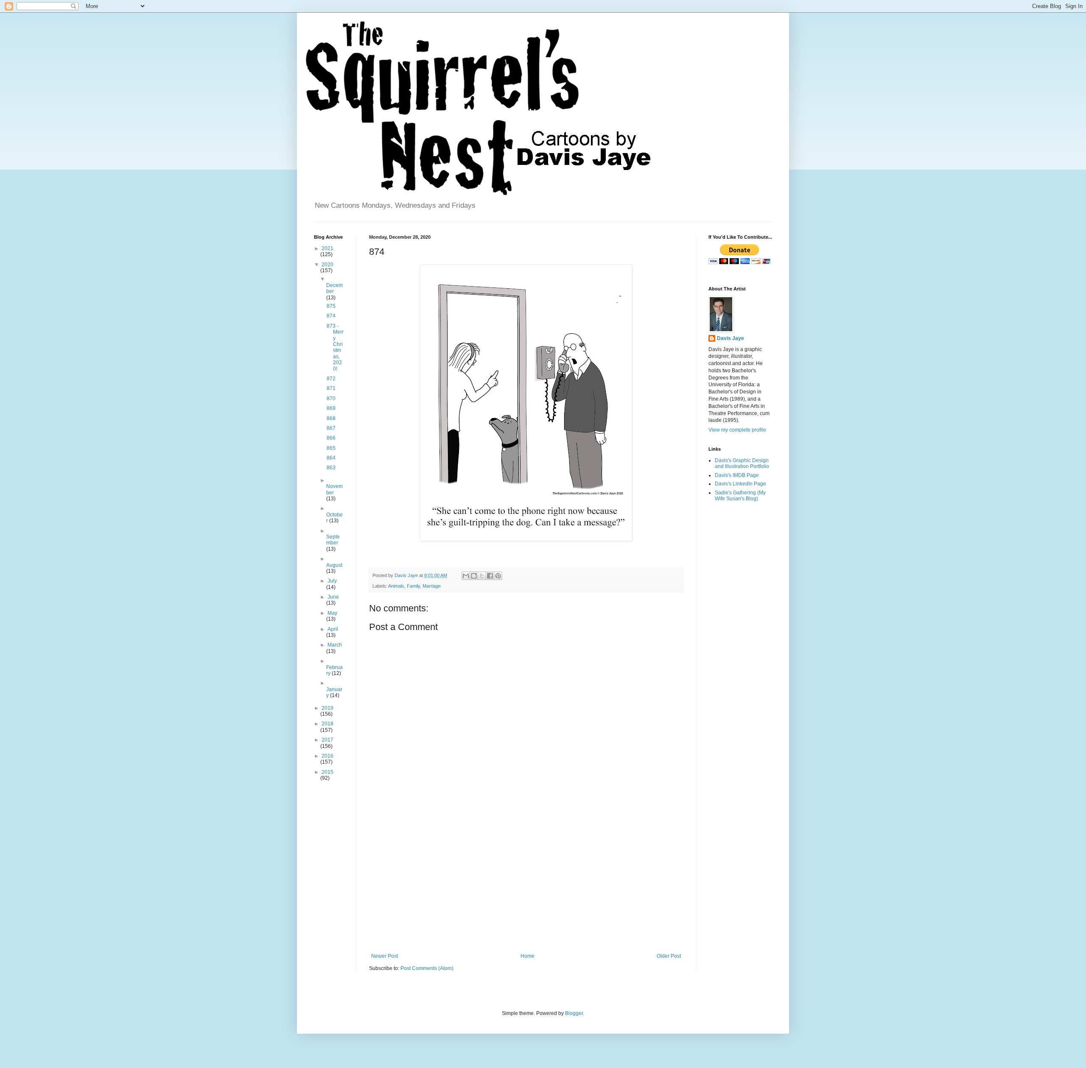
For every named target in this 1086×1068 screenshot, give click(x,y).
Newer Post (384, 956)
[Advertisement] (526, 883)
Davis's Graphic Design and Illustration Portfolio (742, 463)
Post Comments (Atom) (426, 968)
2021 (327, 248)
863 (331, 468)
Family (413, 585)
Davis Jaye (730, 338)
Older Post (669, 956)
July (332, 581)
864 (331, 458)
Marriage (432, 585)
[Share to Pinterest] (498, 576)
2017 (327, 740)
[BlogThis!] (474, 576)
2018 (327, 724)
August (334, 565)
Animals (396, 585)
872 (331, 379)
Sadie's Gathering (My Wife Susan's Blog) (740, 496)
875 (331, 306)
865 (331, 448)
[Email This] (466, 576)
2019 (327, 708)
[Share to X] (482, 576)
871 (331, 388)
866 (331, 438)
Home (528, 956)
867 (331, 428)
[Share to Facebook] (490, 576)
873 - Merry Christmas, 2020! (335, 347)
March (334, 645)
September (333, 540)
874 (331, 316)
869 (331, 408)
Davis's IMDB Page (737, 475)
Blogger (574, 1013)
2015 (327, 772)
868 (331, 418)
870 (331, 399)
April (332, 629)
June (333, 597)
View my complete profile (737, 430)
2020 (327, 265)
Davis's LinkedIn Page (740, 484)
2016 (327, 756)
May (332, 613)
